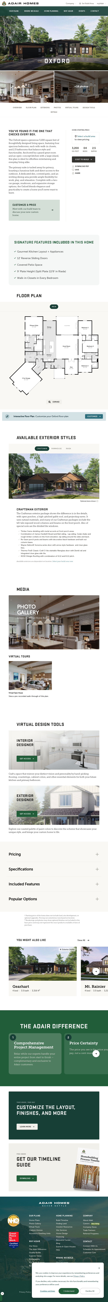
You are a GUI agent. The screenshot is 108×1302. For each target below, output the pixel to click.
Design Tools (89, 108)
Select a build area (86, 136)
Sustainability (34, 1259)
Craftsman (42, 449)
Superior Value (35, 1256)
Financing (60, 1237)
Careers (86, 1224)
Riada (68, 449)
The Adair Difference (37, 1249)
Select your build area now (62, 561)
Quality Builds (35, 1253)
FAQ (58, 1250)
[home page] (20, 3)
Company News (90, 1227)
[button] (52, 210)
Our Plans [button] (14, 11)
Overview (17, 108)
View (23, 637)
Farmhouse (56, 449)
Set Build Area (88, 3)
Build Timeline (62, 1220)
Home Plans (34, 1220)
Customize (92, 416)
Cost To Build (82, 159)
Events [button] (82, 11)
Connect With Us (90, 1246)
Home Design (62, 1233)
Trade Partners (89, 1230)
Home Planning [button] (51, 11)
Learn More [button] (25, 1127)
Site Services (61, 1230)
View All (81, 940)
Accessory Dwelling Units (39, 1233)
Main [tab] (54, 307)
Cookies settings (47, 1291)
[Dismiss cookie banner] (99, 1268)
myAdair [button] (100, 3)
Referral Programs (91, 1234)
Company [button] (70, 3)
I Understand (68, 1291)
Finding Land (61, 1224)
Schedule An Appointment (94, 1249)
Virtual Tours (71, 108)
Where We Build (31, 11)
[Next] (96, 1053)
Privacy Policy (25, 1292)
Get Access (25, 759)
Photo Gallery (35, 1224)
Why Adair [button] (68, 11)
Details (54, 112)
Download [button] (25, 1178)
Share (77, 173)
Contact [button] (95, 11)
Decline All (90, 1291)
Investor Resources (64, 1227)
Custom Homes (36, 1230)
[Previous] (12, 971)
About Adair (88, 1220)
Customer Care (89, 1253)
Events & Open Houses (66, 1247)
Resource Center (63, 1240)
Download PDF (82, 166)
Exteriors (45, 108)
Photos (57, 108)
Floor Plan (31, 108)
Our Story (33, 1246)
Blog (58, 1243)
